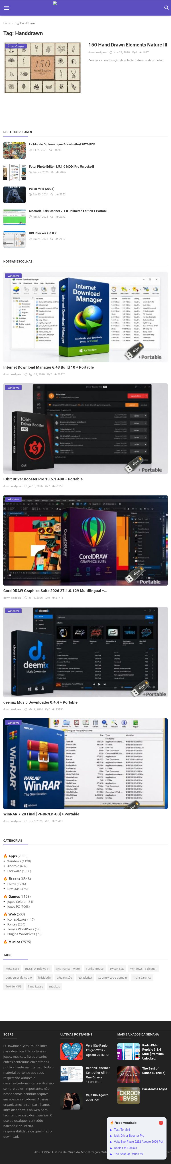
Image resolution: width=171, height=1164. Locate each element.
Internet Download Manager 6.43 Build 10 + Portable (48, 367)
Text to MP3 (14, 986)
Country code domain (112, 977)
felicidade (44, 977)
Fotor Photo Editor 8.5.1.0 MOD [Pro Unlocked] (61, 166)
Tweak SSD (117, 969)
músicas (54, 986)
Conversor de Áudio (19, 977)
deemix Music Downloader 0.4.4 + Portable (40, 702)
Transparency (142, 977)
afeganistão (64, 977)
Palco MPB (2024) (41, 189)
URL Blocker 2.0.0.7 (43, 233)
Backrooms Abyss (154, 1089)
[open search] (166, 7)
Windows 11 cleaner (143, 969)
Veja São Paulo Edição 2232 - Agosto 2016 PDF (98, 1050)
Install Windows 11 (37, 969)
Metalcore (12, 969)
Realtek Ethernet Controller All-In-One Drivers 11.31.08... (98, 1075)
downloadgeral (97, 52)
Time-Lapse (35, 986)
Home (7, 23)
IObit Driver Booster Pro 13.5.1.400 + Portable (43, 479)
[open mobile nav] (6, 7)
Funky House (95, 969)
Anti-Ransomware (68, 969)
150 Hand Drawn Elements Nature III (127, 45)
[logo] (85, 7)
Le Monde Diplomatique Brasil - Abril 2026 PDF (62, 144)
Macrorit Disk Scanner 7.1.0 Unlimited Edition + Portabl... (69, 211)
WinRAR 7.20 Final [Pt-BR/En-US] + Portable (41, 814)
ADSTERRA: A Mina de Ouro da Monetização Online (72, 1152)
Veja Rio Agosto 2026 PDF (97, 1097)
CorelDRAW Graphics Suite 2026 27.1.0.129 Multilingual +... (55, 590)
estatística (85, 977)
